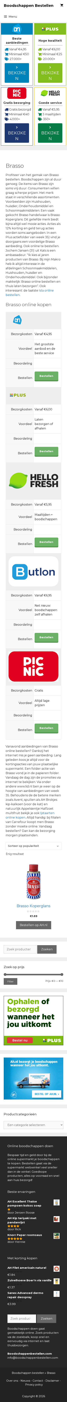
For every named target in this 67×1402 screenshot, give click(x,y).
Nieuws (25, 1380)
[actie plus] (33, 1044)
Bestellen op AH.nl (33, 925)
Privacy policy (34, 1384)
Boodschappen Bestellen (28, 5)
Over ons (12, 1380)
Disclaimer (52, 1380)
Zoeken (47, 949)
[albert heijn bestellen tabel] (33, 1098)
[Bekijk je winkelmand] (61, 5)
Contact (38, 1380)
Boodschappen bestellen (28, 1373)
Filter (10, 981)
